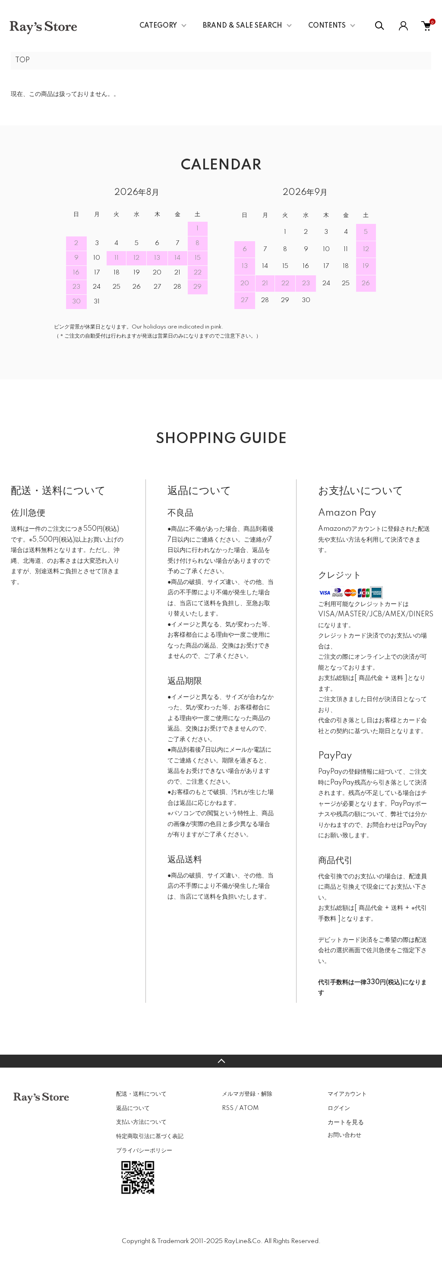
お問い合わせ (344, 1135)
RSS (228, 1108)
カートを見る (346, 1121)
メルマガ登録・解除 (247, 1094)
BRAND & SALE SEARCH (242, 25)
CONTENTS (327, 25)
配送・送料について (141, 1094)
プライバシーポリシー (144, 1151)
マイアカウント (347, 1094)
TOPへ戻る (221, 1061)
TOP (22, 60)
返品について (133, 1108)
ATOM (249, 1108)
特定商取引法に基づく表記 (149, 1136)
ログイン (339, 1108)
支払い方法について (141, 1122)
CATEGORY (158, 25)
